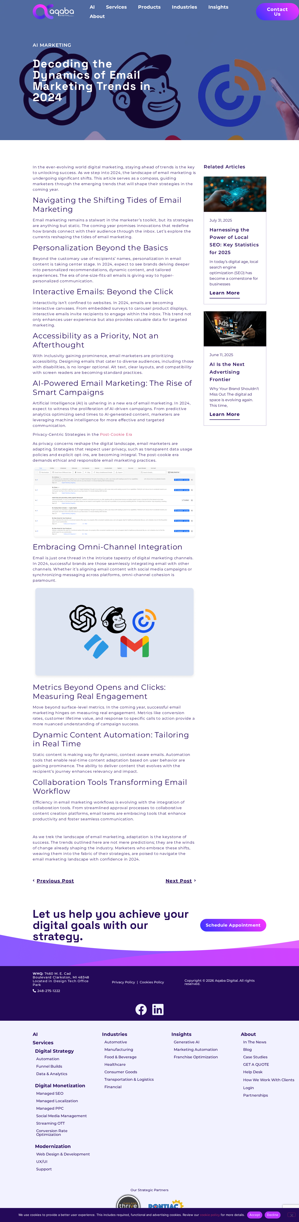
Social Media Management (61, 1116)
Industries (184, 7)
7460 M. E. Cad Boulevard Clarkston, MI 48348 (61, 975)
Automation (47, 1059)
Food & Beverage (120, 1057)
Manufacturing (118, 1049)
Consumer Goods (120, 1072)
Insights (218, 7)
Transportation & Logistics (129, 1079)
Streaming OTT (50, 1123)
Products (149, 7)
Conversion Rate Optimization (52, 1133)
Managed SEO (49, 1093)
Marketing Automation (196, 1049)
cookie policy (210, 1215)
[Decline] (291, 1215)
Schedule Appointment (233, 925)
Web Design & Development (63, 1154)
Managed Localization (57, 1101)
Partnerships (255, 1095)
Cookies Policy (152, 982)
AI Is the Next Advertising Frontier (227, 371)
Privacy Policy (123, 982)
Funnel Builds (49, 1066)
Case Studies (255, 1057)
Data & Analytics (51, 1074)
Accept (254, 1215)
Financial (112, 1087)
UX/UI (41, 1161)
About (97, 16)
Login (248, 1088)
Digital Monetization (60, 1085)
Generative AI (186, 1042)
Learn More (225, 293)
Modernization (53, 1146)
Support (44, 1169)
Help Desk (253, 1072)
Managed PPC (50, 1108)
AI (92, 7)
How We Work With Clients (268, 1080)
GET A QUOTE (256, 1064)
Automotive (115, 1042)
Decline (272, 1215)
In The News (254, 1042)
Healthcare (115, 1064)
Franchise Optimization (196, 1057)
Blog (247, 1049)
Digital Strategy (54, 1051)
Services (116, 7)
